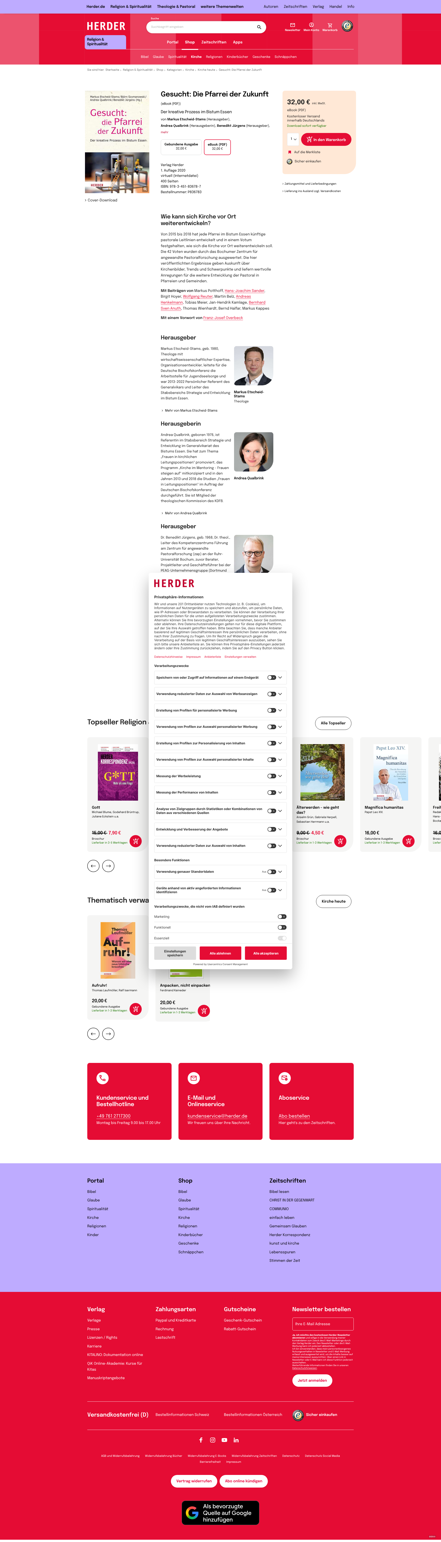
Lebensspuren (282, 1252)
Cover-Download (102, 200)
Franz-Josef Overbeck (223, 318)
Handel (336, 7)
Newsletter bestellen (321, 1310)
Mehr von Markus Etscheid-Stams (191, 410)
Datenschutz (291, 1456)
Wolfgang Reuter (198, 297)
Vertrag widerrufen (194, 1481)
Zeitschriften (295, 7)
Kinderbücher (237, 57)
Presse (93, 1329)
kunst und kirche (284, 1243)
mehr (164, 132)
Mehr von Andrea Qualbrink (186, 513)
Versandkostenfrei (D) (118, 1415)
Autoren (271, 7)
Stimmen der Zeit (284, 1261)
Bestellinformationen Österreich (253, 1415)
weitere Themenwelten (222, 7)
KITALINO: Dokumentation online (115, 1355)
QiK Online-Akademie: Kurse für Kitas (114, 1367)
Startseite (112, 70)
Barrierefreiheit (210, 1462)
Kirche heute (206, 70)
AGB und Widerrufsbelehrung (120, 1456)
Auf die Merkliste (307, 152)
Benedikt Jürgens (231, 126)
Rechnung (165, 1329)
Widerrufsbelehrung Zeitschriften (254, 1456)
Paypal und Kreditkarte (176, 1320)
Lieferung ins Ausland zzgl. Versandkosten (313, 191)
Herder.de (96, 7)
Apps (238, 42)
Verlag (318, 7)
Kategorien (174, 70)
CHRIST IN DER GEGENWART (291, 1200)
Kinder (93, 1235)
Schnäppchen (286, 57)
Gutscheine (240, 1310)
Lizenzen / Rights (102, 1338)
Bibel (144, 57)
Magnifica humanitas (384, 808)
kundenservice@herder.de (217, 1116)
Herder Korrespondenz (289, 1235)
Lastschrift (165, 1338)
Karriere (94, 1346)
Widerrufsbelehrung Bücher (163, 1456)
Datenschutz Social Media (322, 1456)
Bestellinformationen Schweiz (182, 1415)
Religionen (214, 57)
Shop (190, 42)
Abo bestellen (294, 1116)
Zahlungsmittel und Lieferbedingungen (310, 184)
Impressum (233, 1462)
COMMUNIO (279, 1209)
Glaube (158, 57)
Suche (155, 19)
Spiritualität (177, 57)
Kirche (196, 57)
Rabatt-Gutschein (240, 1329)
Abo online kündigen (243, 1481)
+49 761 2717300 (113, 1116)
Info (351, 7)
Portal (172, 42)
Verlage (94, 1320)
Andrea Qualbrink (175, 126)
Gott (96, 808)
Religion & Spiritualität (131, 7)
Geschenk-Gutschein (243, 1320)
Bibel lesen (279, 1192)
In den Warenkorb (330, 140)
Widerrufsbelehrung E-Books (207, 1456)
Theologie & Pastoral (176, 7)
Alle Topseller (333, 723)
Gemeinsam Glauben (287, 1226)
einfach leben (281, 1218)
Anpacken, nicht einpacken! (185, 986)
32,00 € (181, 146)
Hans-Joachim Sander (244, 291)
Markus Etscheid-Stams (186, 119)
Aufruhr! (99, 986)
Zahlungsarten (176, 1310)
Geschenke (261, 57)
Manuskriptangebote (106, 1378)
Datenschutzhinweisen (304, 1368)
